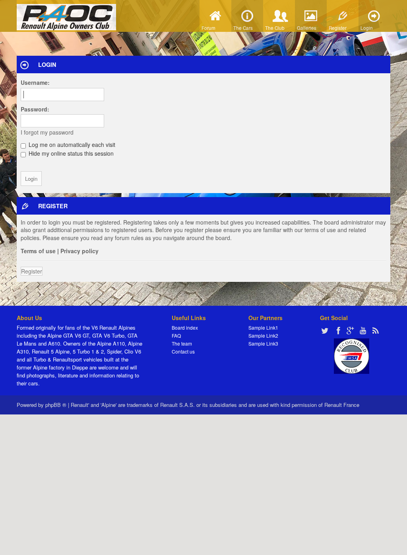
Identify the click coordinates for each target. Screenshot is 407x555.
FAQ (176, 335)
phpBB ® (55, 404)
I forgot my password (47, 132)
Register (31, 271)
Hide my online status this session (70, 153)
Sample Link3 (263, 343)
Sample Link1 (263, 327)
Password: (35, 109)
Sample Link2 (263, 335)
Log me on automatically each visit (71, 145)
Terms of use (38, 251)
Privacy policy (79, 251)
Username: (35, 82)
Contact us (183, 351)
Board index (185, 327)
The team (182, 343)
